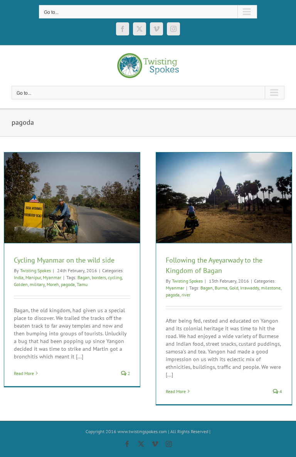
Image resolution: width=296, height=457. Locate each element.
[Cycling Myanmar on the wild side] (72, 197)
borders (99, 277)
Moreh (53, 284)
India (19, 277)
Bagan (83, 277)
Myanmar (52, 277)
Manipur (33, 277)
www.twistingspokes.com (141, 431)
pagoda (68, 284)
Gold (233, 288)
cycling (115, 277)
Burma (221, 288)
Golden (21, 284)
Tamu (82, 284)
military (37, 284)
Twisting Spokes (35, 270)
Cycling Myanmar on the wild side (64, 260)
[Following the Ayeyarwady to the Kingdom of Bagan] (224, 197)
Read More (24, 373)
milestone (271, 288)
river (186, 295)
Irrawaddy (249, 288)
